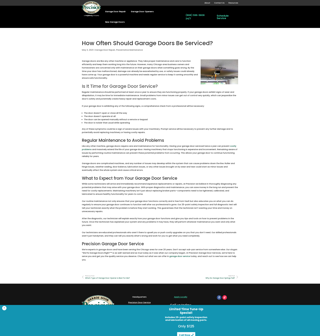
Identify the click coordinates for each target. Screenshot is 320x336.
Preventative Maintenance (129, 49)
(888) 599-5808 (195, 15)
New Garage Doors (115, 22)
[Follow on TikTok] (224, 297)
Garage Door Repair (115, 11)
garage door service (179, 256)
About (207, 3)
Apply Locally (180, 296)
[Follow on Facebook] (219, 297)
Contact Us (219, 3)
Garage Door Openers (142, 11)
